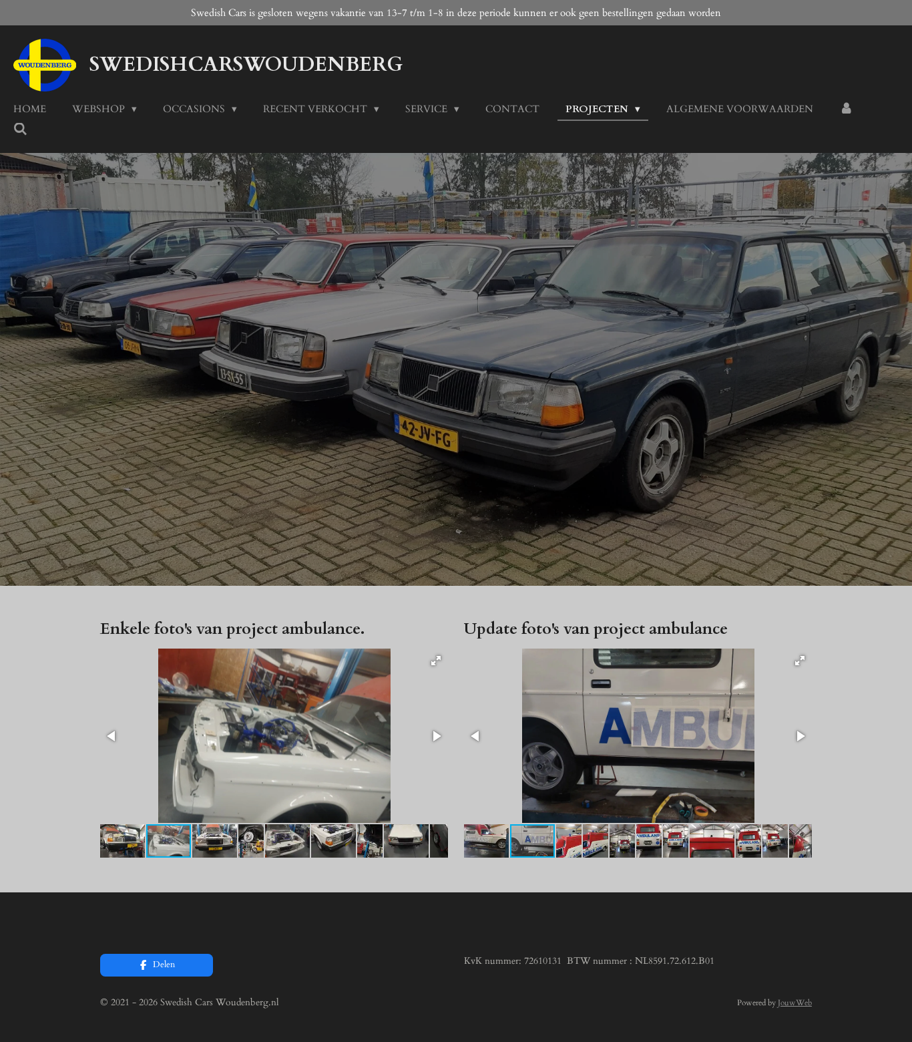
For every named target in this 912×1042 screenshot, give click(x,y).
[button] (436, 660)
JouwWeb (795, 1002)
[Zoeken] (20, 130)
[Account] (846, 109)
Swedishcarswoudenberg (246, 64)
